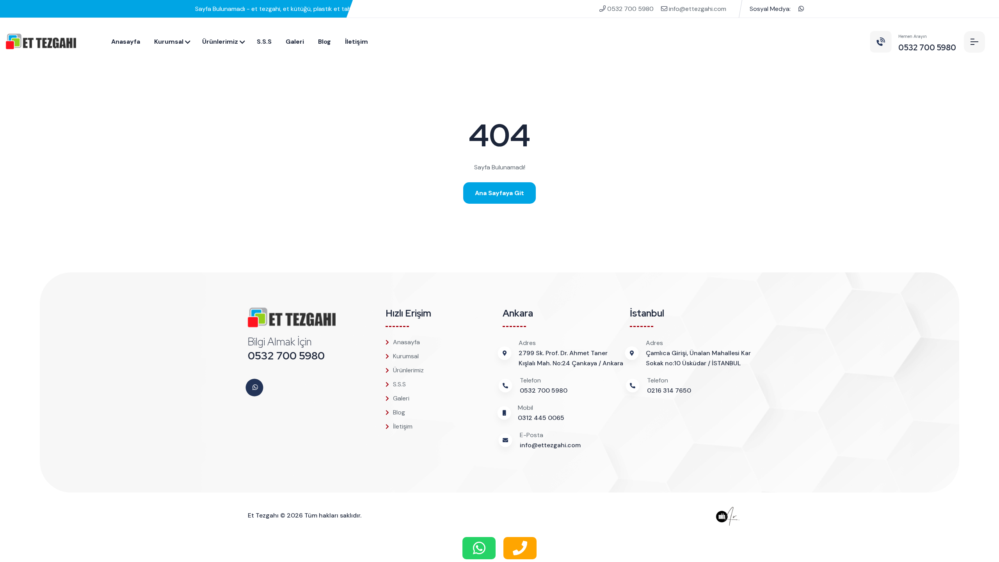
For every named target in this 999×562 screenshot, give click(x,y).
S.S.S (264, 41)
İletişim (356, 41)
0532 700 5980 (630, 9)
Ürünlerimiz (220, 41)
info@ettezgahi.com (696, 9)
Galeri (295, 41)
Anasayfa (125, 41)
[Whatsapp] (801, 9)
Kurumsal (168, 41)
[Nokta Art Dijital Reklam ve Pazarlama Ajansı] (733, 515)
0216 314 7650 (669, 390)
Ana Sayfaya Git (499, 193)
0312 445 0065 (541, 418)
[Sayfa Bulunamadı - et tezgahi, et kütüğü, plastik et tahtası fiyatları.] (41, 42)
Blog (324, 41)
